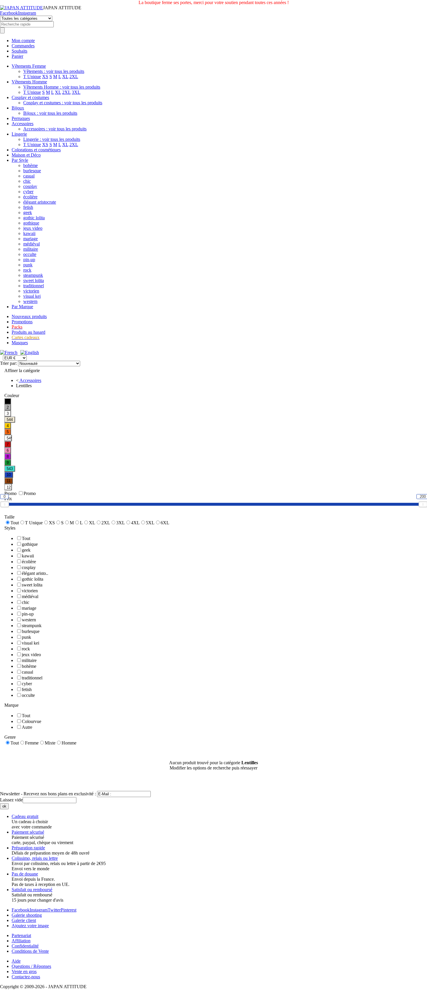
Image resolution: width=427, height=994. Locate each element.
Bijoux (18, 107)
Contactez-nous (26, 976)
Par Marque (22, 306)
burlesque (32, 170)
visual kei (32, 296)
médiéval (31, 243)
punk (28, 264)
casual (29, 175)
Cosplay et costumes (30, 97)
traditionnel (33, 285)
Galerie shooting (27, 915)
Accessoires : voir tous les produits (55, 128)
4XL (135, 522)
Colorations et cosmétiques (36, 149)
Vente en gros (24, 971)
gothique (31, 222)
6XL (165, 522)
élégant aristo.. (35, 573)
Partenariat (21, 935)
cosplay (30, 186)
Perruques (21, 118)
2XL (73, 76)
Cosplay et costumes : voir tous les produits (62, 102)
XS (45, 76)
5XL (150, 522)
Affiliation (21, 940)
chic (27, 181)
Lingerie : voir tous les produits (51, 139)
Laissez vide (11, 799)
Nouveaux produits (29, 316)
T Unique (32, 76)
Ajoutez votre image (30, 925)
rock (27, 270)
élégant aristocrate (39, 202)
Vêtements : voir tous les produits (53, 71)
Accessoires (22, 123)
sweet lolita (33, 280)
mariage (30, 238)
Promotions (22, 321)
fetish (28, 207)
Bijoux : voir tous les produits (50, 113)
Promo (30, 493)
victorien (31, 290)
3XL (76, 92)
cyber (28, 191)
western (30, 301)
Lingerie (19, 134)
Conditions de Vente (30, 951)
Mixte (50, 742)
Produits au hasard (28, 332)
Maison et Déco (26, 154)
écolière (30, 196)
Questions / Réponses (31, 966)
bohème (30, 165)
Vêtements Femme (29, 66)
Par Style (20, 160)
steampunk (33, 275)
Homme (69, 742)
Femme (32, 742)
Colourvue (31, 721)
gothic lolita (34, 217)
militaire (30, 249)
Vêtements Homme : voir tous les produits (61, 87)
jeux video (32, 228)
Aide (16, 961)
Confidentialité (25, 945)
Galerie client (24, 920)
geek (27, 212)
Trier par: (9, 363)
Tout (14, 522)
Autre (27, 727)
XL (65, 76)
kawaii (29, 233)
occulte (29, 254)
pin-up (29, 259)
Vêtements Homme (29, 81)
